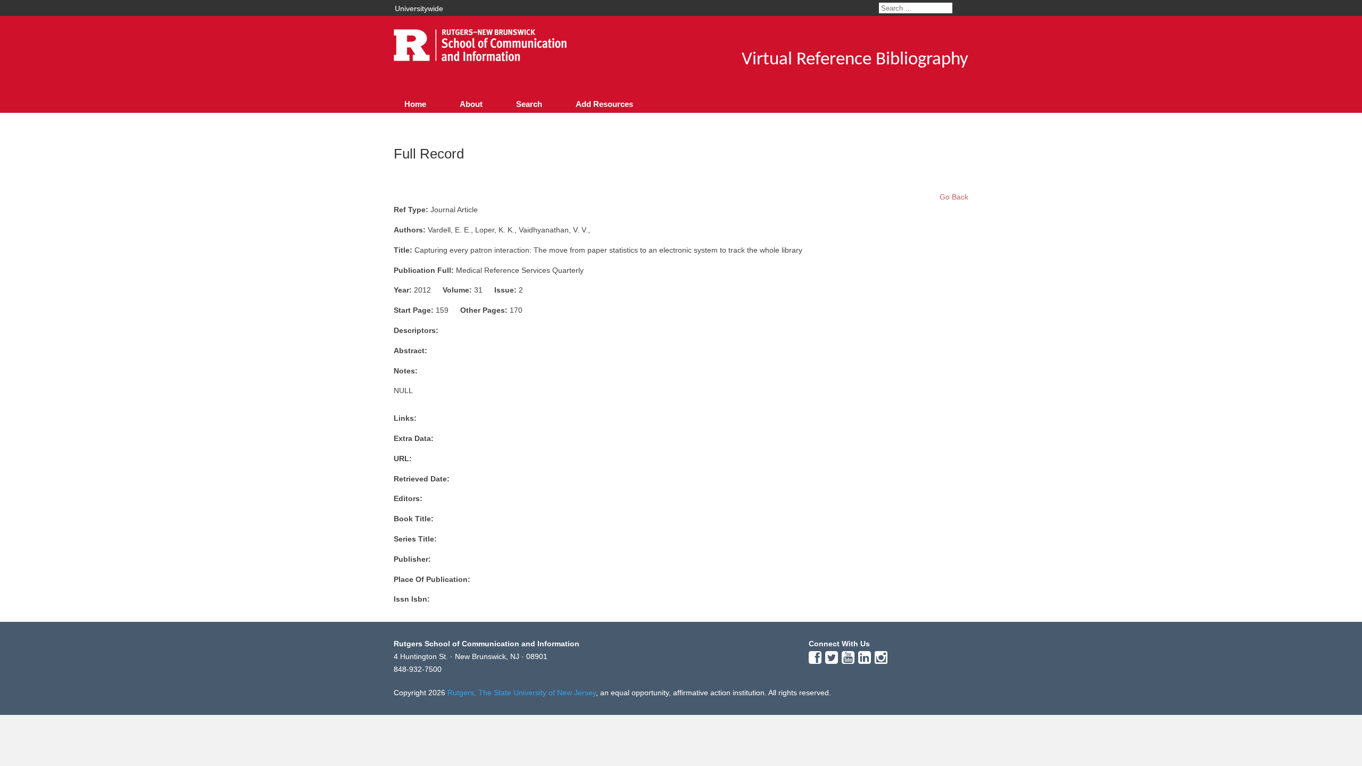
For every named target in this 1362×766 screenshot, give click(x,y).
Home (415, 104)
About (471, 104)
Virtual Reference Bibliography (855, 60)
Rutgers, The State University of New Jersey (521, 692)
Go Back (954, 197)
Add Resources (604, 104)
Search (529, 104)
